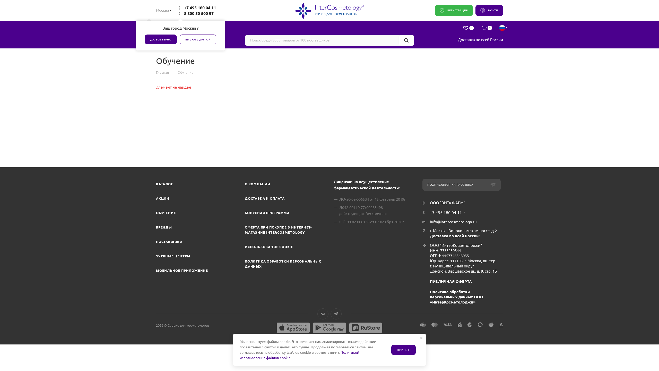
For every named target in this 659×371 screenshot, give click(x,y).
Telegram (336, 313)
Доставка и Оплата (265, 198)
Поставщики (169, 241)
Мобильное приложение (182, 270)
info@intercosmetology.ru (453, 222)
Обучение (166, 213)
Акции (162, 198)
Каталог (164, 184)
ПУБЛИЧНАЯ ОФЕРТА (451, 281)
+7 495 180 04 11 (200, 7)
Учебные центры (173, 256)
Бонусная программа (267, 213)
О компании (257, 184)
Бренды (164, 227)
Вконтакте (322, 313)
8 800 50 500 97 (199, 13)
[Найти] (406, 40)
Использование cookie (269, 247)
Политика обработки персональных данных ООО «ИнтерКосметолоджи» (456, 297)
